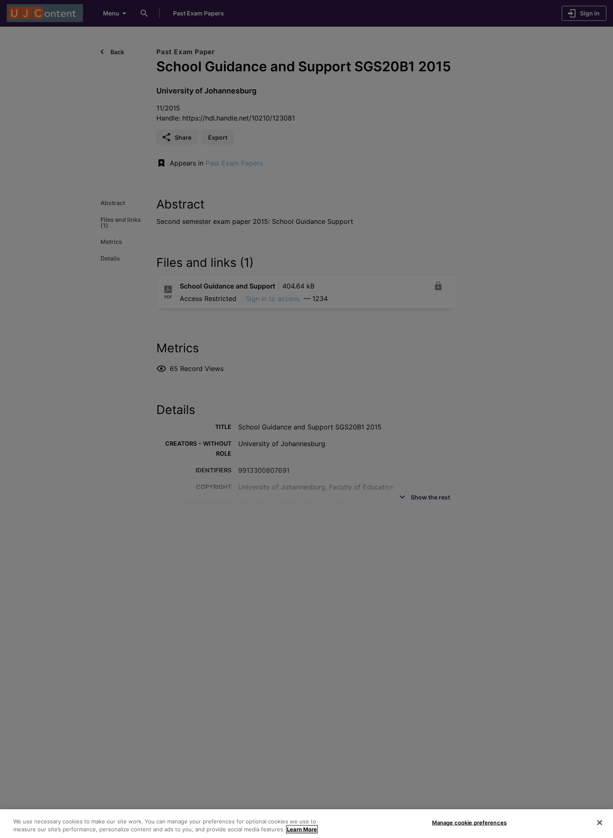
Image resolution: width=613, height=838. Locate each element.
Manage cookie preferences (469, 822)
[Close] (599, 822)
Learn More (302, 829)
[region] (306, 823)
